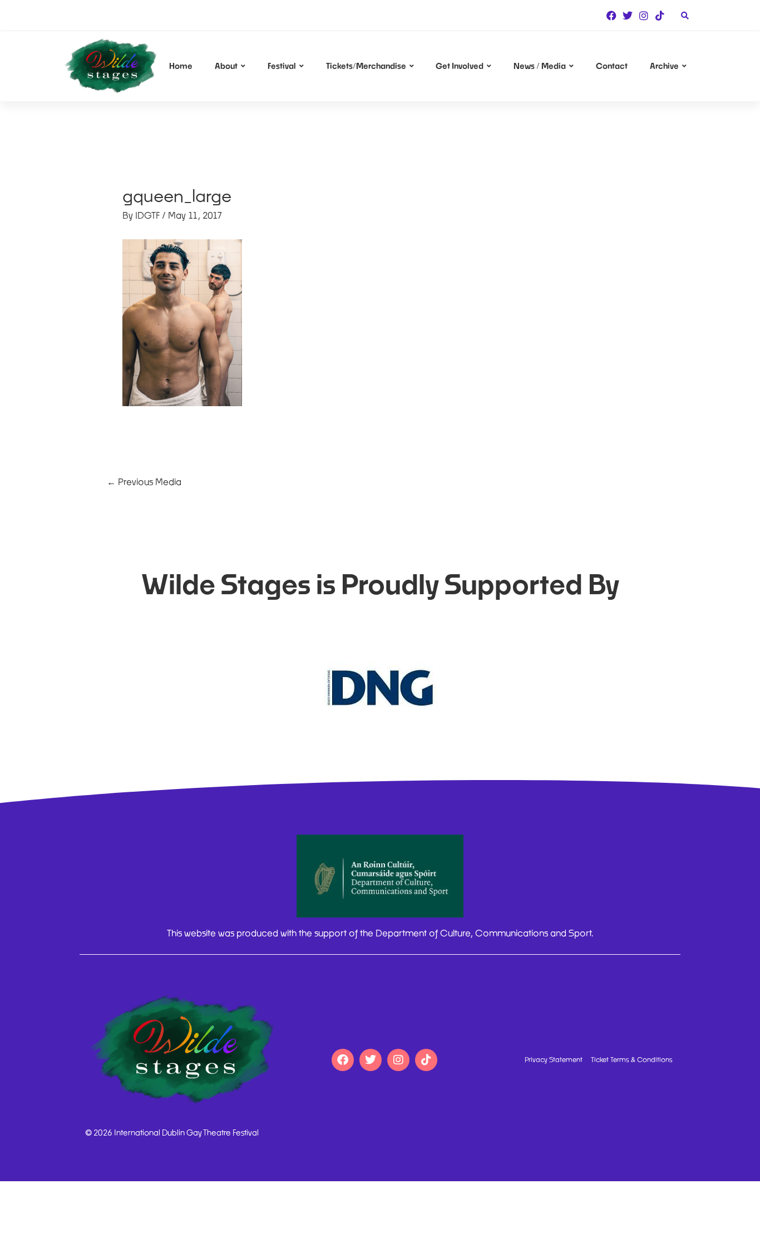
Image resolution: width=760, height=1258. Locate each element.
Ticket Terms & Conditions (632, 1060)
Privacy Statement (554, 1060)
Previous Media (144, 481)
